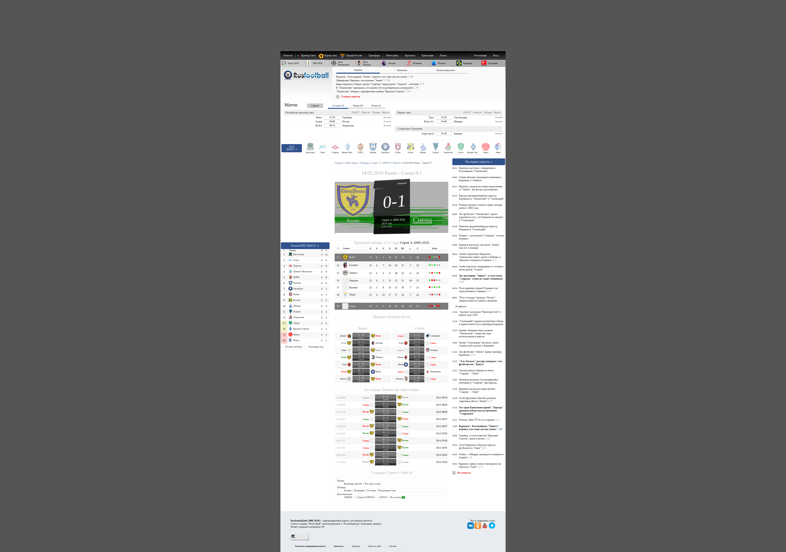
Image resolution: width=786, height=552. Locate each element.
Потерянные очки (387, 490)
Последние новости (477, 161)
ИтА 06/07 (441, 419)
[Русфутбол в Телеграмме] (492, 528)
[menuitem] (352, 55)
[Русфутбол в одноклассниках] (478, 528)
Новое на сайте (374, 546)
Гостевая (371, 490)
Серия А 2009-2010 (393, 220)
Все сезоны (397, 497)
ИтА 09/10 (441, 397)
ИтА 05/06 (441, 433)
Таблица (376, 112)
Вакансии (356, 546)
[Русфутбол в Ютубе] (485, 528)
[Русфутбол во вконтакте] (470, 528)
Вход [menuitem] (495, 55)
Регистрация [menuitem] (480, 55)
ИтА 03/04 (441, 462)
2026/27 (356, 112)
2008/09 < (349, 497)
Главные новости (350, 96)
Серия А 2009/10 (399, 473)
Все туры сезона (373, 483)
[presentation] (311, 104)
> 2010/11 (382, 497)
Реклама (392, 546)
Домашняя (359, 490)
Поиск (443, 55)
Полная (347, 490)
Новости (366, 112)
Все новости (464, 472)
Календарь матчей (353, 483)
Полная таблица (293, 346)
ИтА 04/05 (441, 447)
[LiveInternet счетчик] (300, 539)
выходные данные (371, 523)
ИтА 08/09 (441, 404)
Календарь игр (316, 346)
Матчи (385, 112)
